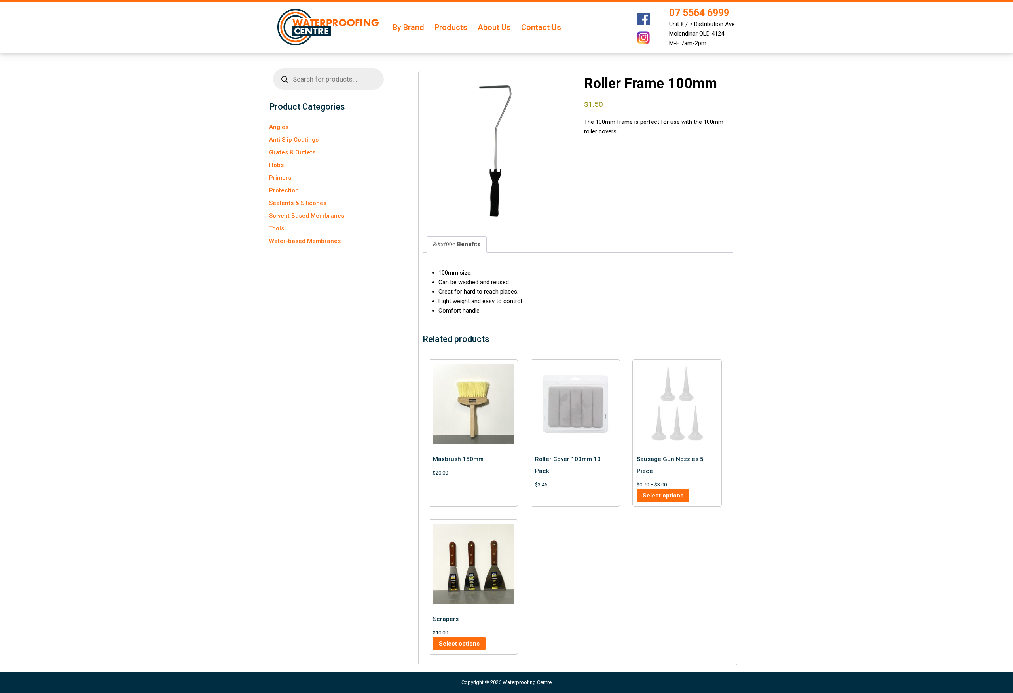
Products (450, 27)
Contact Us (541, 27)
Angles (278, 127)
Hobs (276, 165)
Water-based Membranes (305, 241)
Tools (276, 228)
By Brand (408, 27)
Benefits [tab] (468, 244)
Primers (280, 177)
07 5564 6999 (699, 13)
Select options (663, 495)
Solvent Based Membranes (306, 215)
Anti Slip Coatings (294, 139)
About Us (494, 27)
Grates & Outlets (292, 152)
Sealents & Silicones (297, 203)
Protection (284, 190)
